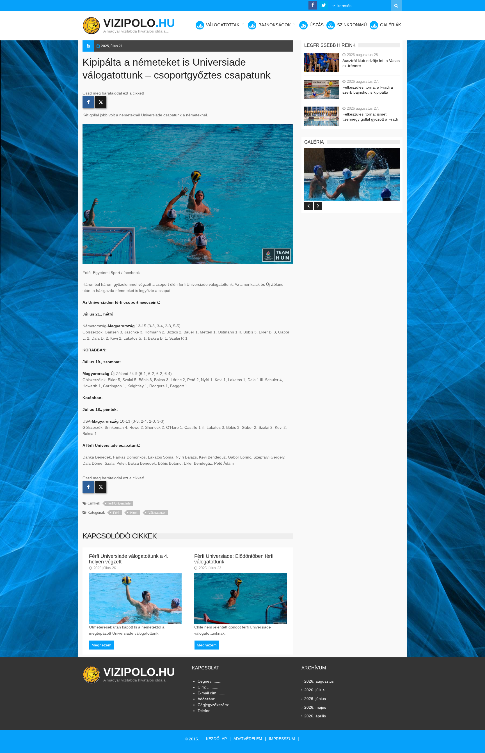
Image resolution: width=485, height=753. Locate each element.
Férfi (116, 512)
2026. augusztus (319, 681)
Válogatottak (156, 512)
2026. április (315, 716)
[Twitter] (100, 102)
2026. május (315, 707)
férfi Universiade (119, 503)
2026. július (314, 690)
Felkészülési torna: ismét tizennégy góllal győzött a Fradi (370, 116)
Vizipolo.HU (139, 672)
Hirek (134, 512)
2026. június (315, 698)
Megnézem (101, 645)
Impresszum (282, 738)
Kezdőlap (216, 738)
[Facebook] (88, 102)
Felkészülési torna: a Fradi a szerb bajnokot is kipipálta (367, 90)
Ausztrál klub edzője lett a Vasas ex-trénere (371, 63)
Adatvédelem (248, 738)
